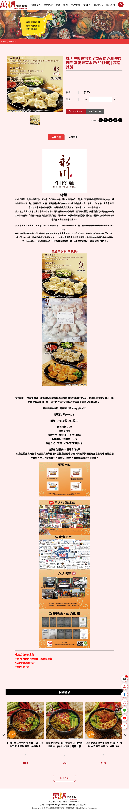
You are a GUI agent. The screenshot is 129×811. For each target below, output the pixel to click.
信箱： (43, 804)
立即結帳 (97, 111)
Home (3, 41)
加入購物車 (77, 111)
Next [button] (125, 735)
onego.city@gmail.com (57, 804)
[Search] (121, 6)
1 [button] (63, 32)
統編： (66, 801)
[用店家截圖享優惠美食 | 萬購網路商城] (13, 5)
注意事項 (72, 137)
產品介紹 (56, 137)
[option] (64, 24)
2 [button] (68, 32)
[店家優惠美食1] (64, 24)
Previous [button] (3, 735)
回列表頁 (64, 778)
